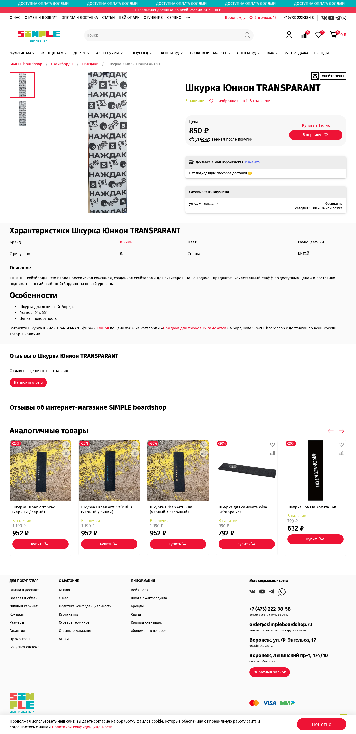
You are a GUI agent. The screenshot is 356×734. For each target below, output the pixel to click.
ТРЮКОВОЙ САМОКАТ (207, 53)
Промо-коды (20, 639)
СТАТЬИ (108, 17)
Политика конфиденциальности (85, 606)
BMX (270, 53)
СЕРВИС (174, 17)
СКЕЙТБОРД (169, 53)
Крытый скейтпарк (146, 622)
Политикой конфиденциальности (82, 727)
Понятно (322, 724)
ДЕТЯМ (79, 53)
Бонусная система (24, 647)
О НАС (15, 17)
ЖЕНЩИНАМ (52, 53)
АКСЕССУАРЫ (107, 53)
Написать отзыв (28, 382)
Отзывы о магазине (75, 631)
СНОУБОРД (138, 53)
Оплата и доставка (24, 590)
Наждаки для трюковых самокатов (194, 328)
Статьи (136, 614)
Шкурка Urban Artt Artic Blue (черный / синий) (107, 509)
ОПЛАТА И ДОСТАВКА (80, 17)
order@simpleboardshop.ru (280, 625)
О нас (63, 598)
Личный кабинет (23, 606)
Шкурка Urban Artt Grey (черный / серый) (33, 509)
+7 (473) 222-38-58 (299, 17)
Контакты (17, 614)
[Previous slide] (47, 143)
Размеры (17, 622)
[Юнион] (328, 75)
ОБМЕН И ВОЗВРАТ (41, 17)
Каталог (65, 590)
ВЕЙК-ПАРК (129, 17)
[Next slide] (168, 143)
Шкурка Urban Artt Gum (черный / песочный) (171, 509)
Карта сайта (68, 614)
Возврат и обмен (24, 598)
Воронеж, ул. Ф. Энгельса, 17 (250, 17)
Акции (64, 639)
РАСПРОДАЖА (296, 53)
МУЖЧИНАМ (20, 53)
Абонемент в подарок (148, 631)
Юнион (126, 242)
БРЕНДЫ (321, 53)
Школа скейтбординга (149, 598)
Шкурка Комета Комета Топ (311, 507)
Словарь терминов (74, 622)
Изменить (252, 162)
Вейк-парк (139, 590)
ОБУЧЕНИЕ (153, 17)
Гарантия (17, 631)
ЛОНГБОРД (246, 53)
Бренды (137, 606)
